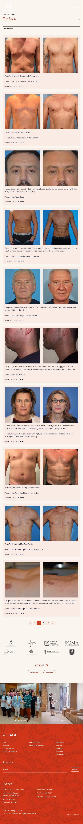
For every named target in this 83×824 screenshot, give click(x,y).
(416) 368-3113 (46, 793)
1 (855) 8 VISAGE (50, 797)
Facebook (60, 742)
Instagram (34, 672)
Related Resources (37, 745)
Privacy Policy (35, 742)
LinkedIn (59, 751)
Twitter (59, 745)
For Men (9, 19)
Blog (4, 742)
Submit (75, 769)
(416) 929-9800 (48, 790)
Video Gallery (8, 748)
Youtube (49, 672)
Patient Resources (10, 751)
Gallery (6, 745)
